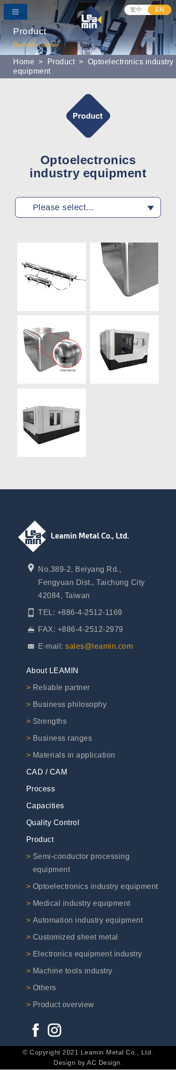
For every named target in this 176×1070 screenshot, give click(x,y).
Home (23, 62)
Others (44, 988)
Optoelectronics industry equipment (95, 886)
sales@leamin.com (99, 646)
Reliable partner (61, 687)
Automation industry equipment (88, 920)
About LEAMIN (52, 671)
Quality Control (53, 823)
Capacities (45, 806)
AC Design (104, 1062)
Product (61, 62)
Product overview (63, 1005)
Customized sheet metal (75, 937)
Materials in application (74, 755)
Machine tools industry (73, 971)
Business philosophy (70, 704)
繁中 (136, 9)
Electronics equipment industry (87, 954)
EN (159, 9)
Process (40, 789)
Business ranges (62, 738)
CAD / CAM (47, 772)
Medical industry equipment (81, 903)
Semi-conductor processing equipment (81, 862)
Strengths (50, 721)
